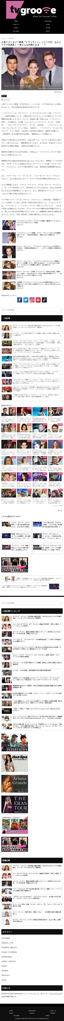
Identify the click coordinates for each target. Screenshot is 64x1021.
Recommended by (55, 505)
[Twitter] (25, 300)
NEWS (4, 96)
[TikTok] (44, 300)
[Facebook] (19, 300)
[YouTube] (38, 300)
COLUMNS (16, 1015)
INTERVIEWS (32, 1010)
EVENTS (32, 1013)
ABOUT (48, 1015)
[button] (61, 310)
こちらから (56, 993)
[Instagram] (32, 300)
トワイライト (6, 99)
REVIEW (53, 1013)
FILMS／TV (53, 1010)
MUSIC (11, 1013)
